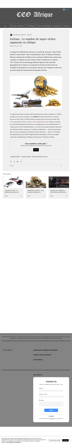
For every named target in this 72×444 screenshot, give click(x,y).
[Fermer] (70, 440)
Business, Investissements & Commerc (40, 156)
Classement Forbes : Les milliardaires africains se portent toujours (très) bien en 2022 (13, 191)
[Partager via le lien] (21, 161)
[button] (5, 25)
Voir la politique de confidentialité (13, 442)
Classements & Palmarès (15, 156)
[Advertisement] (25, 4)
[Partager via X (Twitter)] (14, 161)
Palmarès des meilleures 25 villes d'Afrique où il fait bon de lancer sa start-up (58, 191)
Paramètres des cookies (55, 440)
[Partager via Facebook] (10, 161)
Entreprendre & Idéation (26, 156)
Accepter (65, 440)
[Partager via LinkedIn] (17, 161)
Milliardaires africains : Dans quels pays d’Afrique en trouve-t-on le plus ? (36, 191)
